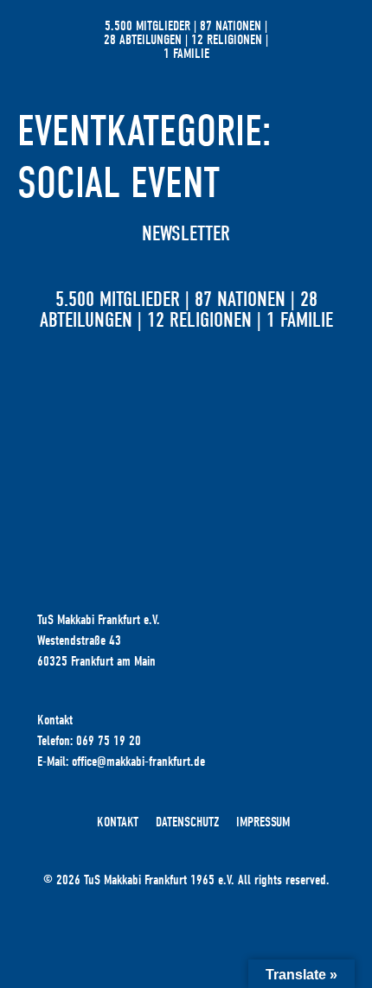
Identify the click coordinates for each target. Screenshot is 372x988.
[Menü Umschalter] (324, 40)
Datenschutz (187, 822)
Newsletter (186, 233)
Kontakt (117, 822)
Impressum (263, 822)
